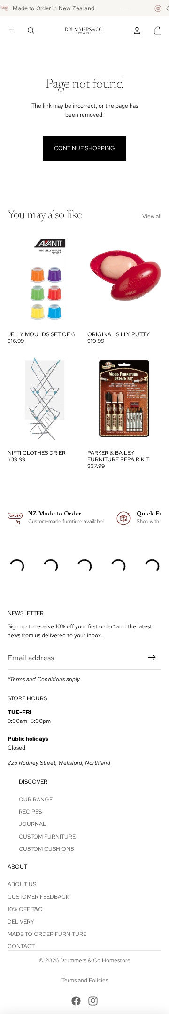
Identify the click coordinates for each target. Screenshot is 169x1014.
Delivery (21, 922)
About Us (22, 884)
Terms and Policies (84, 980)
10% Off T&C (25, 909)
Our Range (36, 799)
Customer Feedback (38, 897)
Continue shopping (84, 148)
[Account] (137, 30)
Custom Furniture (47, 836)
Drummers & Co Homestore (95, 960)
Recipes (30, 812)
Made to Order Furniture (47, 934)
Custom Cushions (46, 849)
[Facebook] (76, 1000)
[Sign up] (152, 658)
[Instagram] (93, 1000)
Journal (32, 824)
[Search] (31, 30)
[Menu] (11, 30)
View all (151, 216)
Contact (21, 946)
